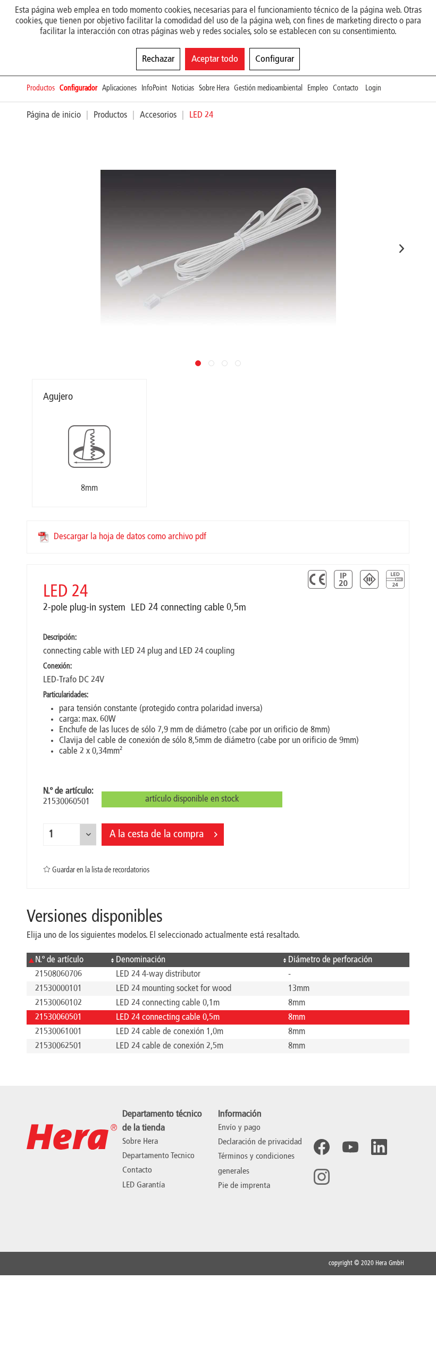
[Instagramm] (322, 1177)
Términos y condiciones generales (256, 1163)
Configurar (274, 59)
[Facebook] (322, 1147)
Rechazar (158, 59)
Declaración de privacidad (260, 1142)
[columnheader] (67, 960)
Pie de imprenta (244, 1186)
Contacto (137, 1170)
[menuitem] (43, 89)
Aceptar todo (214, 59)
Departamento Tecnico (158, 1156)
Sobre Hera (140, 1141)
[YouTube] (350, 1147)
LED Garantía (143, 1185)
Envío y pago (239, 1128)
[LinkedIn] (379, 1147)
